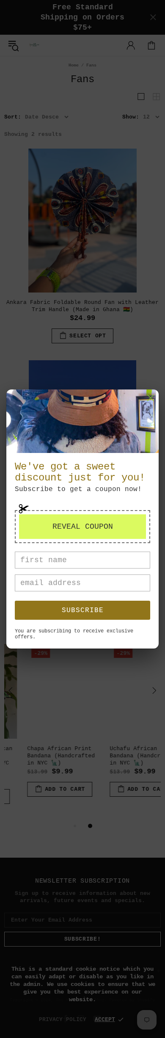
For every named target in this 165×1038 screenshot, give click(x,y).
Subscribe (83, 610)
